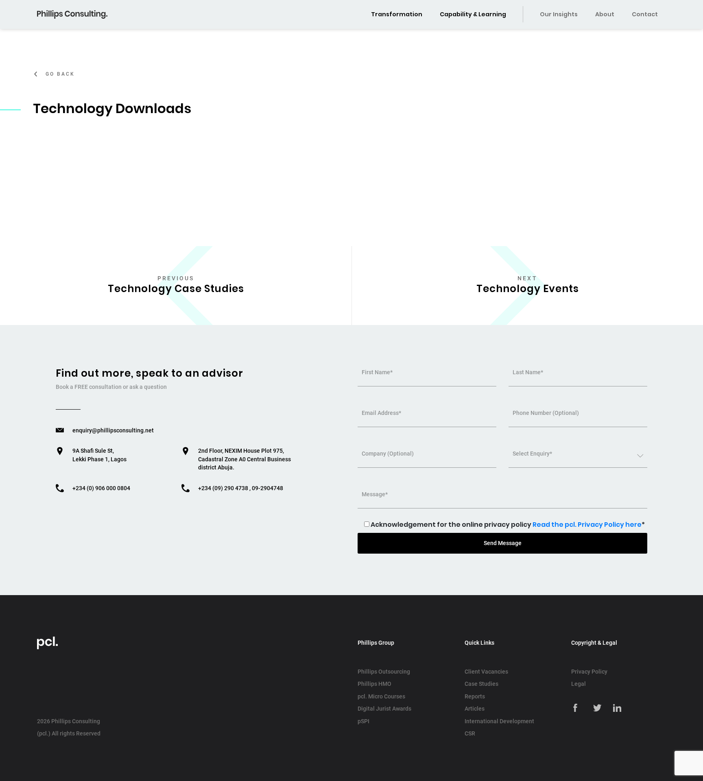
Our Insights (559, 14)
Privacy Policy (589, 671)
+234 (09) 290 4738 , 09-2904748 (240, 488)
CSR (470, 733)
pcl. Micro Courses (381, 696)
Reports (475, 696)
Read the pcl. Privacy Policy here (587, 524)
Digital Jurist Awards (384, 708)
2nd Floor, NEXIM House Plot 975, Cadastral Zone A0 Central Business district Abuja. (244, 459)
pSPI (363, 721)
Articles (475, 708)
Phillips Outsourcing (384, 671)
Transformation (396, 14)
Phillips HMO (374, 684)
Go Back (60, 74)
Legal (578, 684)
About (604, 14)
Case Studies (481, 684)
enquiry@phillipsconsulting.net (113, 430)
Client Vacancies (486, 671)
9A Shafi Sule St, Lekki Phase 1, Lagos (99, 454)
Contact (645, 14)
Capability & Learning (473, 14)
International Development (499, 721)
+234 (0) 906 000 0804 (101, 488)
